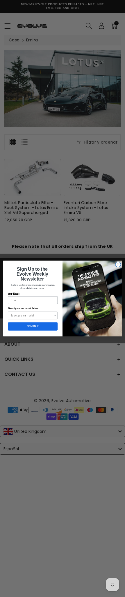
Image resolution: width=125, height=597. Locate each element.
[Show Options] (55, 315)
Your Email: (13, 294)
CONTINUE (33, 326)
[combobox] (32, 315)
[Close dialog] (118, 264)
